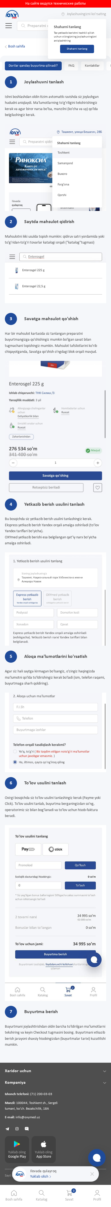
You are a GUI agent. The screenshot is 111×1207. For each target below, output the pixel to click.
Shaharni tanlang (77, 48)
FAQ (71, 65)
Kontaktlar (92, 65)
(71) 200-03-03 (41, 1094)
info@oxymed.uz (28, 1117)
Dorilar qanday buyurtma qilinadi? (33, 65)
